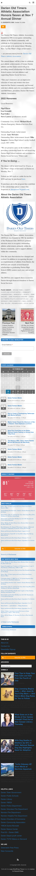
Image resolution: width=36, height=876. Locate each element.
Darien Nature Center (9, 829)
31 (23, 391)
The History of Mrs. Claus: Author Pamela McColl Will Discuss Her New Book (21, 441)
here (23, 179)
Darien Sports (7, 626)
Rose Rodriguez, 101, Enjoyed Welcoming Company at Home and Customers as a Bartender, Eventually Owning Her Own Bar (17, 527)
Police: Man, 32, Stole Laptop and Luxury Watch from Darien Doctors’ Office (16, 507)
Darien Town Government (11, 792)
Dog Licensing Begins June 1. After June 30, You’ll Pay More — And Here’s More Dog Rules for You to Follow (25, 693)
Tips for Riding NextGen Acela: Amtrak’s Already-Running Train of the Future (18, 511)
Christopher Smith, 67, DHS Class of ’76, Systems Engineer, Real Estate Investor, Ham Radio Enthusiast (17, 579)
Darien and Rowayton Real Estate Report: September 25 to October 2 (17, 541)
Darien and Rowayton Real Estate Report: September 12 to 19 (16, 603)
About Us (4, 642)
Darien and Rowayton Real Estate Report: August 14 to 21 (15, 531)
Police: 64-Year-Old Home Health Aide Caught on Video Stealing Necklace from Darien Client (17, 591)
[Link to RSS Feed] (18, 859)
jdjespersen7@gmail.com (20, 189)
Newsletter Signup (8, 649)
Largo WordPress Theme (16, 869)
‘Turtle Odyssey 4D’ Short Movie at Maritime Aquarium (23, 766)
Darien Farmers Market (15, 398)
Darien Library (6, 799)
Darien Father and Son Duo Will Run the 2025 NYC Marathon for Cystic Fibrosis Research (17, 519)
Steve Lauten (29, 303)
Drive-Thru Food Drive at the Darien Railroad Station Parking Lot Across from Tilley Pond (21, 432)
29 (3, 374)
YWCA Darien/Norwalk (10, 825)
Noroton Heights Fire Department (14, 815)
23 (18, 387)
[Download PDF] (2, 32)
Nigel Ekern (26, 301)
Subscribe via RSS (20, 549)
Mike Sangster (14, 301)
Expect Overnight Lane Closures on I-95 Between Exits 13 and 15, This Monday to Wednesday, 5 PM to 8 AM (17, 566)
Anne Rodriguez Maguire (18, 297)
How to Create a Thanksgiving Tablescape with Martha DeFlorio (21, 414)
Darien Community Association (13, 822)
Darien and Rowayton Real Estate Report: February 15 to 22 (16, 538)
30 (8, 374)
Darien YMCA (6, 802)
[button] (30, 2)
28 (8, 391)
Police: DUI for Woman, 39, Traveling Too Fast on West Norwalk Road (17, 615)
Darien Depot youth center (11, 835)
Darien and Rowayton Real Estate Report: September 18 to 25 (16, 608)
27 (3, 391)
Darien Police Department (11, 805)
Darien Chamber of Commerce (13, 819)
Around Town (18, 290)
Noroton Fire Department (11, 812)
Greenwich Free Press (10, 847)
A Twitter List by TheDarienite (10, 622)
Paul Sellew (5, 303)
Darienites (18, 294)
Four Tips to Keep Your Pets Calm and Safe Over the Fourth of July (25, 677)
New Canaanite (7, 851)
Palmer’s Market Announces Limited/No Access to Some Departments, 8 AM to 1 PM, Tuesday (15, 611)
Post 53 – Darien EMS (10, 832)
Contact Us (5, 646)
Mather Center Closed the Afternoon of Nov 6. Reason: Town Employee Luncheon (21, 423)
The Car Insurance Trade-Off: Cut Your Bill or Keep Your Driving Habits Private (17, 534)
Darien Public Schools (9, 795)
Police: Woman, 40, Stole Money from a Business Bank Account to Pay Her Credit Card (17, 523)
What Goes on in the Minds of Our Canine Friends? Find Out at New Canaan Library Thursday (24, 719)
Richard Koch (17, 303)
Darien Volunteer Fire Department (14, 809)
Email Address (7, 345)
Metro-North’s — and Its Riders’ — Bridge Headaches (14, 605)
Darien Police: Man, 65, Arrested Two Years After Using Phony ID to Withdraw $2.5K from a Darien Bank (18, 515)
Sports (26, 294)
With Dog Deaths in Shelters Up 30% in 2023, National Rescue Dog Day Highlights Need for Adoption (24, 745)
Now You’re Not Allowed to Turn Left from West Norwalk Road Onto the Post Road (18, 570)
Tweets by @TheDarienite (8, 554)
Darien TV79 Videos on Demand (14, 839)
